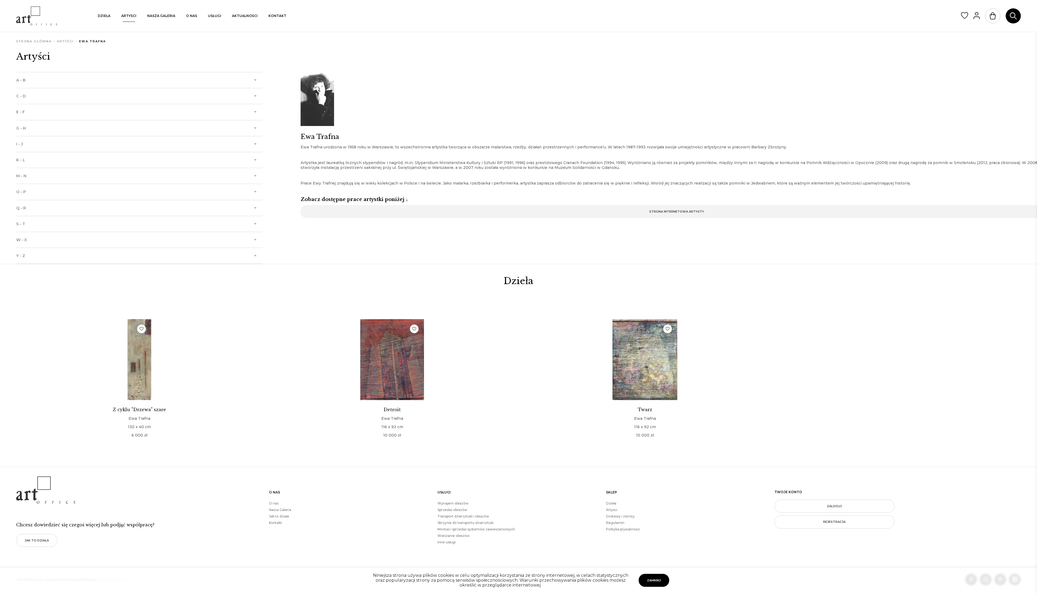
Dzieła (104, 16)
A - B (20, 80)
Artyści (128, 16)
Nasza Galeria (280, 510)
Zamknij (654, 580)
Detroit (392, 409)
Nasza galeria (161, 16)
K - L (20, 160)
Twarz (645, 409)
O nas (191, 16)
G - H (21, 128)
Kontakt (277, 16)
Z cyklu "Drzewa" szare (139, 409)
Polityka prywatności (623, 529)
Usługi (214, 16)
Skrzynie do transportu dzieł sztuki (465, 523)
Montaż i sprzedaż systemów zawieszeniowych (476, 529)
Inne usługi (446, 542)
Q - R (21, 208)
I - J (19, 144)
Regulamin (615, 523)
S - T (20, 223)
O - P (21, 191)
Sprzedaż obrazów (452, 510)
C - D (21, 96)
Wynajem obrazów (453, 503)
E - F (20, 112)
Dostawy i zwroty (620, 516)
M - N (21, 175)
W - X (21, 239)
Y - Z (20, 255)
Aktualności (245, 16)
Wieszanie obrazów (453, 536)
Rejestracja (834, 522)
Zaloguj (834, 506)
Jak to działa (37, 540)
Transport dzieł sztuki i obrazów (463, 516)
